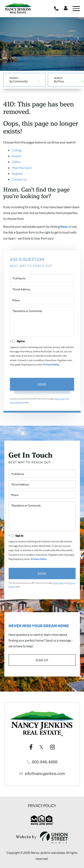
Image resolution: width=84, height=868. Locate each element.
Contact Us (19, 179)
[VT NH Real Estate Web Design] (42, 837)
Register (17, 173)
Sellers (16, 162)
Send (42, 384)
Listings (17, 150)
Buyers (16, 156)
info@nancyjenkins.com (45, 773)
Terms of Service (17, 402)
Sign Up (42, 660)
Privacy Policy (51, 364)
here (64, 226)
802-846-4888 (56, 8)
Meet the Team (22, 168)
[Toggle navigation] (76, 8)
